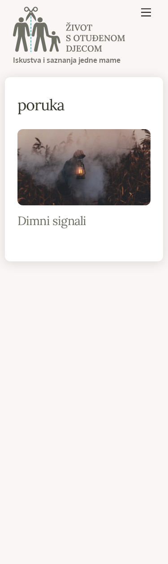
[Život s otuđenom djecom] (69, 48)
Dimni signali (51, 220)
